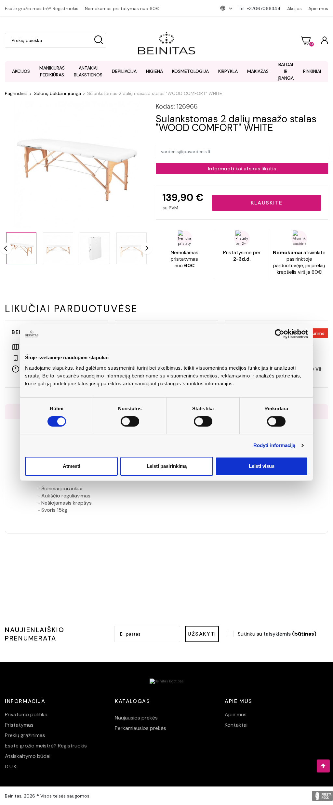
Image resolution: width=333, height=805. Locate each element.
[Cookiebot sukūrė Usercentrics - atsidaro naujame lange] (279, 334)
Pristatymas (19, 724)
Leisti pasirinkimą (167, 466)
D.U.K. (11, 766)
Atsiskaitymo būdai (27, 756)
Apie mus (318, 8)
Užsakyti (202, 633)
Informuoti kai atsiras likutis (242, 168)
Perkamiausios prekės (140, 728)
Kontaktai (236, 724)
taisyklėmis (277, 633)
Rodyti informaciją (274, 445)
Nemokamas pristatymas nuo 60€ (122, 8)
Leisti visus (261, 466)
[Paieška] (98, 40)
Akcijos (294, 8)
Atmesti (71, 466)
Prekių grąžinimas (25, 735)
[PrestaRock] (322, 796)
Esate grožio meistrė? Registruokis (41, 8)
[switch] (130, 421)
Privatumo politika (26, 714)
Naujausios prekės (136, 717)
